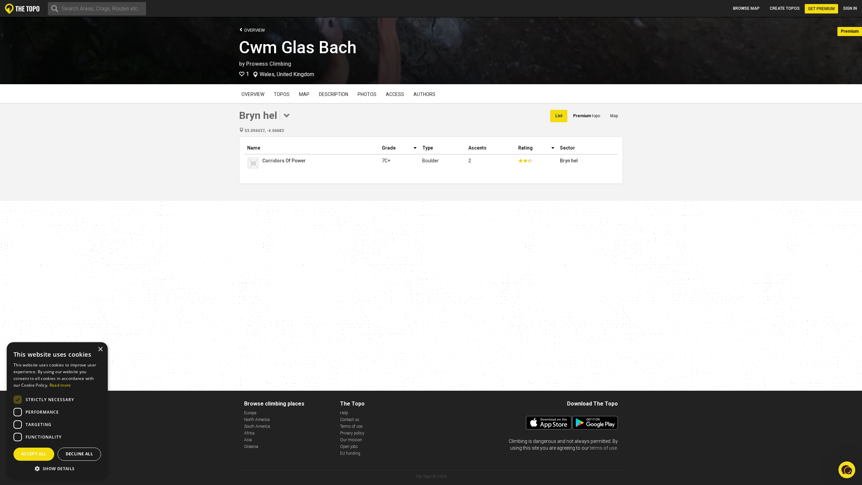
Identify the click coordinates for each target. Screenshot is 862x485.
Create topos (785, 8)
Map (304, 94)
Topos (282, 94)
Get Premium (821, 8)
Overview (254, 30)
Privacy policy (352, 433)
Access (395, 94)
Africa (249, 433)
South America (257, 426)
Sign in (850, 8)
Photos (367, 94)
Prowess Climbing (268, 64)
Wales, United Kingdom (287, 74)
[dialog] (57, 410)
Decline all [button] (79, 454)
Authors (424, 94)
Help (344, 413)
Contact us (349, 419)
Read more (60, 385)
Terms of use (351, 426)
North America (257, 419)
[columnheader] (311, 148)
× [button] (100, 349)
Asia (248, 440)
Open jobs (349, 446)
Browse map (746, 8)
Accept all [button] (33, 454)
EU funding (350, 453)
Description (333, 94)
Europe (250, 413)
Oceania (251, 446)
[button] (57, 468)
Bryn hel (569, 160)
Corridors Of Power (284, 160)
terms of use (603, 448)
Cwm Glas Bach (298, 47)
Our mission (351, 440)
